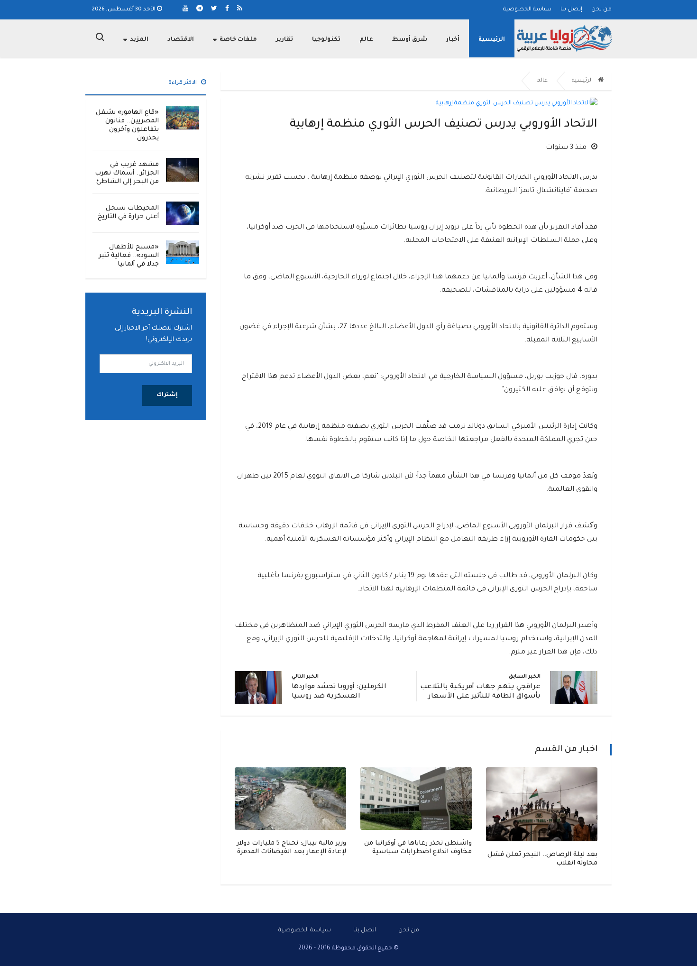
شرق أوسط (409, 40)
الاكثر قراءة (183, 83)
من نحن (601, 10)
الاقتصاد (180, 40)
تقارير (284, 40)
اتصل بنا (364, 930)
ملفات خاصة (238, 40)
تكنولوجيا (326, 40)
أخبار (452, 40)
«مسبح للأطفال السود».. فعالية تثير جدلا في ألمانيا (129, 256)
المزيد (139, 40)
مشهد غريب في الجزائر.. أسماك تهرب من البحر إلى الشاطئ (127, 173)
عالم (366, 40)
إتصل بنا (571, 10)
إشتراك (167, 395)
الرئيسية (491, 40)
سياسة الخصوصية (527, 10)
